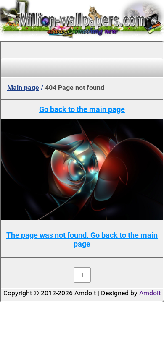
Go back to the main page (82, 109)
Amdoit (150, 293)
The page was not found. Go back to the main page (82, 239)
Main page (23, 87)
